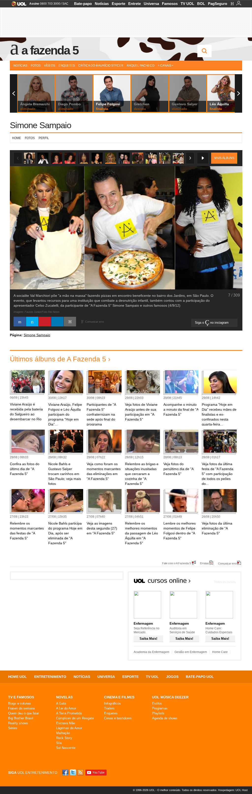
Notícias (102, 3)
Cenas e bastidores (118, 718)
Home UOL (17, 677)
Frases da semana (21, 708)
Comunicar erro (227, 563)
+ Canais (164, 65)
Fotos (36, 65)
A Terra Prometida (69, 713)
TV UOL (187, 3)
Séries (12, 728)
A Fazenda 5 (50, 50)
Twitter (73, 772)
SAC (65, 3)
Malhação (63, 733)
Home (16, 138)
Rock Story (64, 738)
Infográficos (112, 703)
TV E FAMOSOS (21, 697)
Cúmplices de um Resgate (75, 718)
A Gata (61, 703)
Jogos (172, 677)
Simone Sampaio (40, 125)
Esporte (118, 3)
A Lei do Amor (66, 708)
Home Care (220, 652)
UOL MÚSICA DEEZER (170, 697)
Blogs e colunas (19, 703)
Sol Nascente (65, 748)
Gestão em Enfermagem (190, 652)
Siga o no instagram (212, 322)
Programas (160, 708)
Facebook (66, 772)
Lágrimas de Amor (69, 728)
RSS (80, 772)
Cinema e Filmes (119, 697)
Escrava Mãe (65, 723)
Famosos (170, 3)
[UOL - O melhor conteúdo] (17, 5)
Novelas (64, 697)
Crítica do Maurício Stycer (100, 65)
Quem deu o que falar (23, 713)
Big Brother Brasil (20, 718)
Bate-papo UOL (200, 677)
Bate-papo (83, 3)
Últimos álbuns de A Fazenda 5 (58, 359)
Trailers (109, 708)
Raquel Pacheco (140, 65)
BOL (201, 3)
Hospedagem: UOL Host (233, 790)
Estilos (157, 703)
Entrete (134, 3)
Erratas (204, 563)
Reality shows (18, 723)
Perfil (44, 138)
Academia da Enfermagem (151, 652)
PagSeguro (217, 3)
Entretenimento (50, 677)
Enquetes (67, 65)
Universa (151, 3)
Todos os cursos (225, 582)
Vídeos (49, 65)
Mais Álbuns (224, 158)
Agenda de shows (164, 718)
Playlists (158, 713)
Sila (59, 743)
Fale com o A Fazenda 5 (176, 563)
